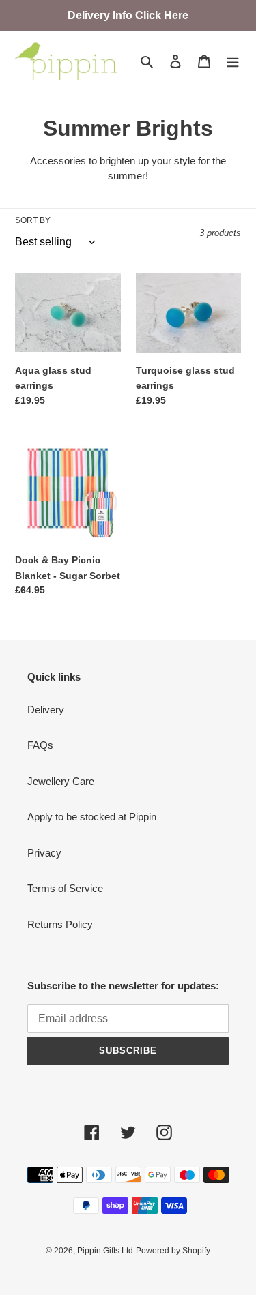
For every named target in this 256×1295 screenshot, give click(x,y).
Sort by (33, 220)
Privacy (44, 853)
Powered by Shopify (173, 1250)
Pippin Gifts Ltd (105, 1250)
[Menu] (232, 61)
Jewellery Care (60, 781)
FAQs (40, 745)
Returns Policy (60, 924)
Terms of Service (65, 888)
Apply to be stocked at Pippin (91, 816)
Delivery (45, 709)
